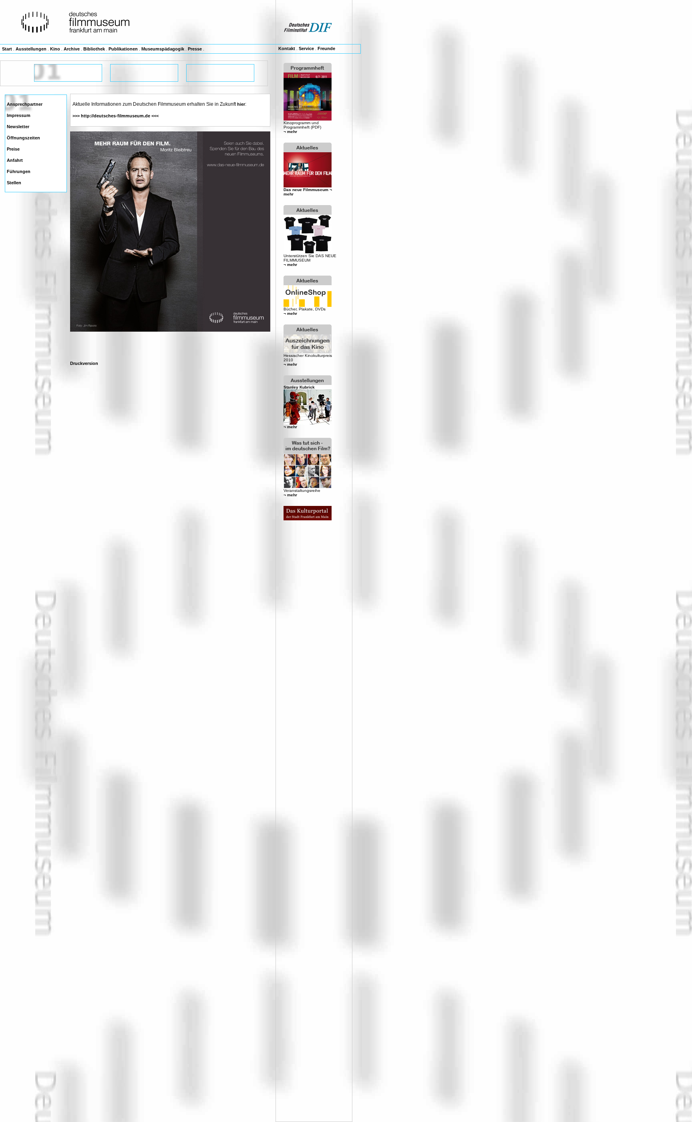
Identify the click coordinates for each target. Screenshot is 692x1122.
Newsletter (18, 126)
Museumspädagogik (162, 48)
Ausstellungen (31, 48)
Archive (72, 48)
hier (241, 104)
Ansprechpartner (24, 104)
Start (7, 48)
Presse (195, 48)
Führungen (18, 171)
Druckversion (84, 363)
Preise (13, 149)
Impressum (18, 115)
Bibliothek (94, 48)
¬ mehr (290, 131)
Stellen (14, 182)
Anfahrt (15, 160)
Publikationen (123, 48)
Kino (55, 48)
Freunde (326, 48)
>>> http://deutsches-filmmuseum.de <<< (115, 115)
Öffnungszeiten (23, 137)
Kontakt (286, 48)
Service (306, 48)
